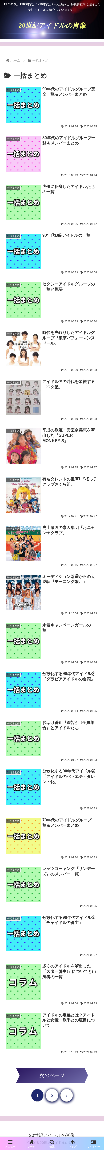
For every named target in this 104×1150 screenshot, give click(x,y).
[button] (94, 848)
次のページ (52, 1075)
